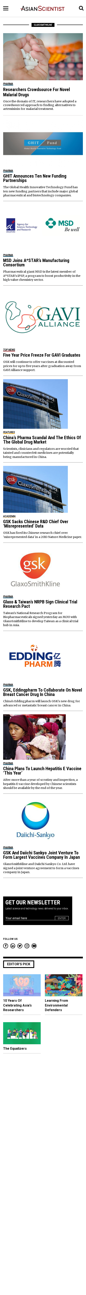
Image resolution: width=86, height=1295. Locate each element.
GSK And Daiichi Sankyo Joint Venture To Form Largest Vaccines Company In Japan (41, 855)
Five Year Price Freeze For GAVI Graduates (41, 355)
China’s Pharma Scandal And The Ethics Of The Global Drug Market (42, 440)
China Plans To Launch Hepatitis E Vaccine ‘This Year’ (42, 771)
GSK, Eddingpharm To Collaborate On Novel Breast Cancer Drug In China (42, 692)
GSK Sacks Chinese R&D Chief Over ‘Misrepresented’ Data (35, 524)
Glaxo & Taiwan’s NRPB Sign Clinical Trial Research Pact (40, 604)
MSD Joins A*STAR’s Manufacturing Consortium (36, 262)
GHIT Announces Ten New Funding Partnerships (34, 178)
